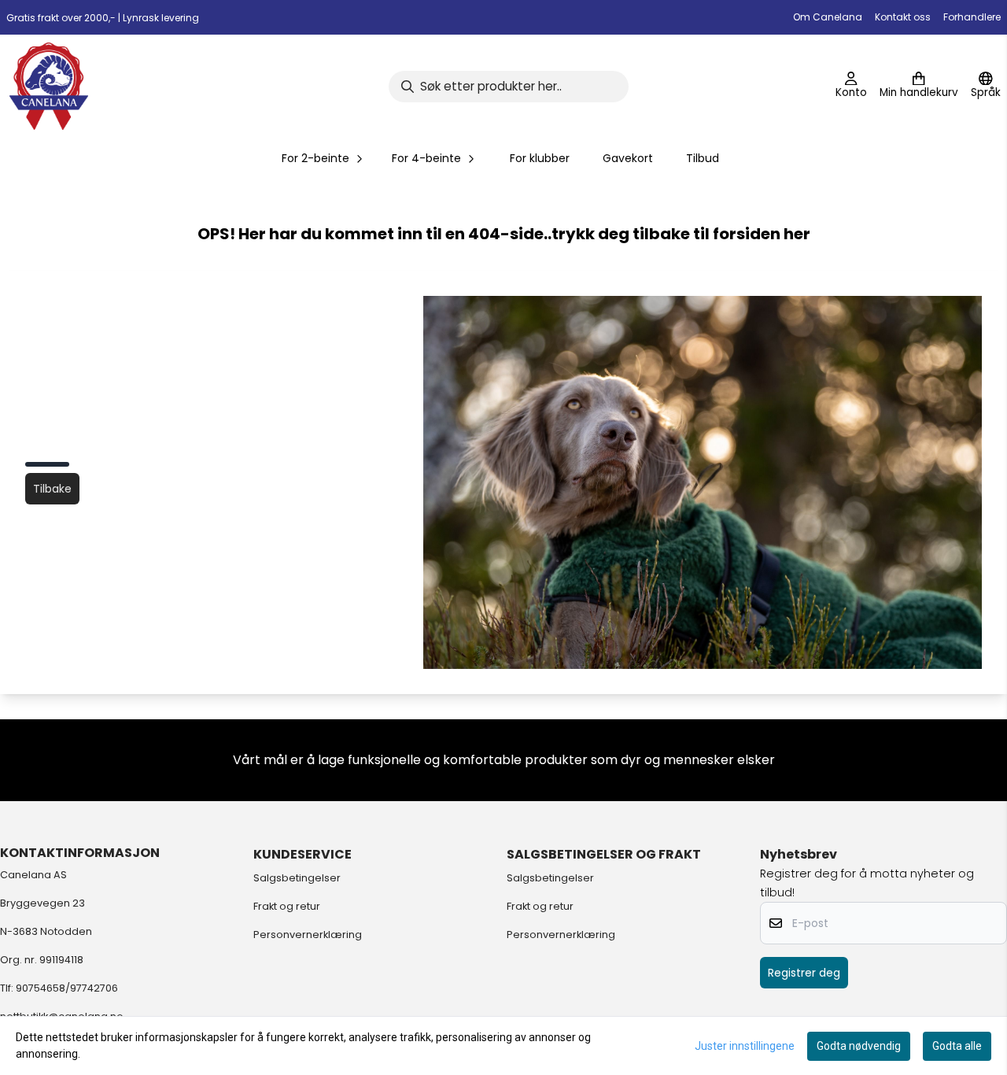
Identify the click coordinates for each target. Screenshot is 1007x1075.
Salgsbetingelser (297, 878)
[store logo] (48, 86)
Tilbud (702, 158)
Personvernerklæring (307, 934)
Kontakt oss (903, 17)
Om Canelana (827, 17)
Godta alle (957, 1046)
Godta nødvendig (859, 1046)
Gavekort (628, 158)
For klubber (540, 158)
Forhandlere (972, 17)
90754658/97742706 (67, 988)
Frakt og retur (286, 906)
